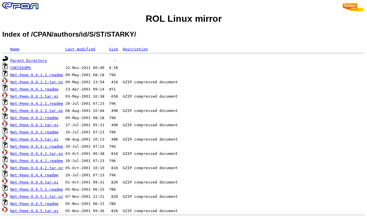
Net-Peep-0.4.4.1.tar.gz (36, 153)
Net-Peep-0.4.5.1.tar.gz (36, 196)
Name (14, 49)
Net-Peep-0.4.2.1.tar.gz (36, 110)
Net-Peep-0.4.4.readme (34, 175)
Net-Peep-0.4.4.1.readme (36, 146)
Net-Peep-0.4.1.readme (34, 89)
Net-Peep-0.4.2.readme (34, 118)
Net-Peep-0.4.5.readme (34, 204)
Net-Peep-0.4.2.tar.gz (34, 125)
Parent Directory (28, 60)
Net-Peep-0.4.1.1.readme (36, 75)
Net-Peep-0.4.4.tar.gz (34, 182)
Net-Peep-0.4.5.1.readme (36, 189)
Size (113, 49)
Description (135, 49)
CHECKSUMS (20, 68)
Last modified (80, 49)
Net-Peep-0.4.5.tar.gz (34, 211)
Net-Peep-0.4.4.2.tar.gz (36, 168)
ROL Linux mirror (184, 18)
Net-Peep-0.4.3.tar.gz (34, 139)
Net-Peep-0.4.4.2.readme (36, 161)
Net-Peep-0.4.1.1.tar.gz (36, 82)
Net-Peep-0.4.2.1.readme (36, 103)
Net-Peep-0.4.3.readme (34, 132)
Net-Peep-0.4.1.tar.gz (34, 96)
